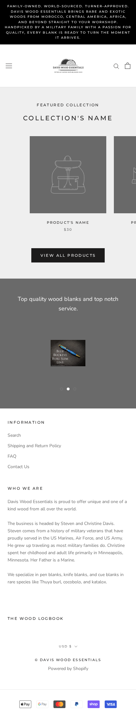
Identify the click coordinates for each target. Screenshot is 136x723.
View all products (68, 255)
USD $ (65, 646)
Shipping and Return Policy (34, 446)
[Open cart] (127, 66)
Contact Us (18, 467)
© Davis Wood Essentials (68, 660)
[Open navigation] (9, 65)
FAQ (12, 456)
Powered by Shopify (68, 669)
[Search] (116, 66)
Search (14, 435)
